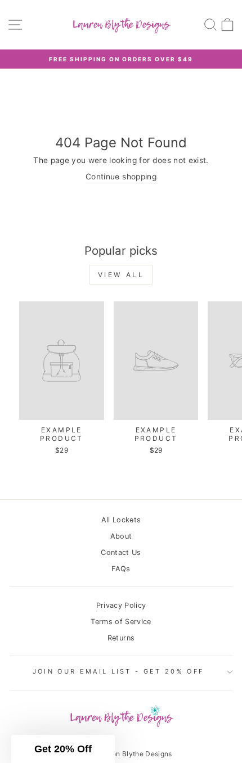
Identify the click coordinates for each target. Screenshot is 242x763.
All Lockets (121, 520)
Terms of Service (121, 621)
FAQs (120, 569)
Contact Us (121, 552)
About (121, 536)
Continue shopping (121, 176)
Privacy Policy (121, 605)
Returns (121, 638)
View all (121, 274)
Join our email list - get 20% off (118, 671)
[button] (63, 749)
